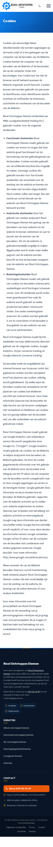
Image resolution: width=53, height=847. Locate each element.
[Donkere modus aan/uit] (39, 6)
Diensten (8, 763)
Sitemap (32, 831)
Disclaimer (21, 831)
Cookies (41, 827)
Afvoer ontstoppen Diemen (16, 728)
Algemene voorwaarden (16, 827)
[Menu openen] (49, 5)
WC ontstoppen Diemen (15, 742)
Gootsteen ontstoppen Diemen (18, 735)
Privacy (32, 827)
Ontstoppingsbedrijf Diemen (17, 749)
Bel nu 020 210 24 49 (20, 788)
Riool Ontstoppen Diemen (25, 820)
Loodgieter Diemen (13, 756)
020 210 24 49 (34, 691)
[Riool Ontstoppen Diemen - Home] (17, 6)
